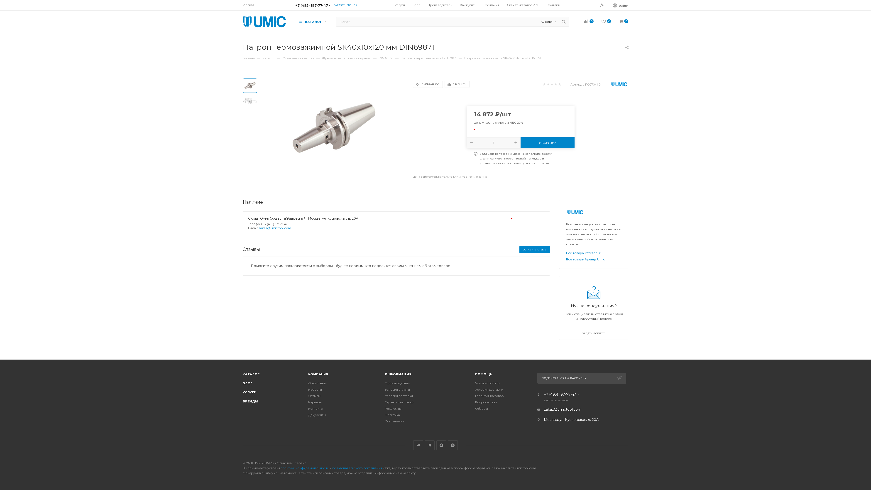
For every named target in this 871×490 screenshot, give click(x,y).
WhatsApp (453, 445)
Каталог (251, 374)
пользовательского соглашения (357, 468)
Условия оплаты (397, 389)
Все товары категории (583, 253)
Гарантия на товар (399, 402)
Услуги (250, 392)
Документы (317, 415)
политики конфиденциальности (305, 468)
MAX (441, 445)
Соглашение (394, 421)
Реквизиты (393, 408)
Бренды (250, 401)
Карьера (315, 402)
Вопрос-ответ (486, 402)
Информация (398, 374)
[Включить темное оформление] (602, 5)
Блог (247, 383)
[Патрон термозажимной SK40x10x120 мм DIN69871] (334, 129)
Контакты (315, 408)
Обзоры (481, 408)
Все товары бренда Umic (585, 259)
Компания (318, 374)
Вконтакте (418, 445)
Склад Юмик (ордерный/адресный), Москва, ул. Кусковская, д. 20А (303, 218)
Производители (397, 383)
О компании (317, 383)
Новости (315, 389)
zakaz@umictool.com (275, 228)
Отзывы (314, 396)
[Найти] (563, 22)
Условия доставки (399, 396)
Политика (392, 415)
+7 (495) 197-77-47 (312, 5)
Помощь (483, 374)
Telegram (430, 445)
